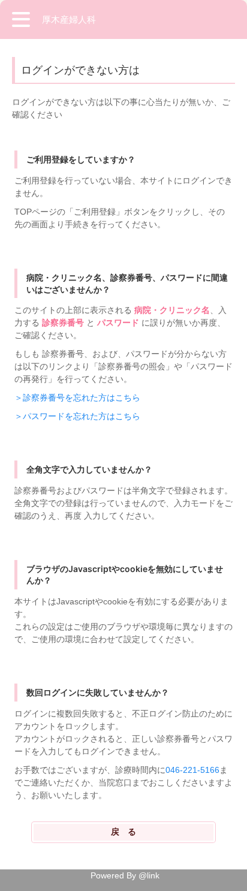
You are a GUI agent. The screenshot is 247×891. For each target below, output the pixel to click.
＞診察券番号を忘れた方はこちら (77, 397)
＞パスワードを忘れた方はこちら (77, 416)
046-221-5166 (192, 770)
